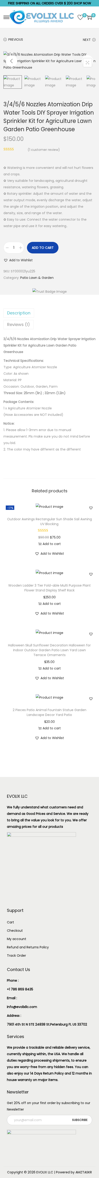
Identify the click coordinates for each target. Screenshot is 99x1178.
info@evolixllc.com (22, 1006)
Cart (10, 922)
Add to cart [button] (52, 544)
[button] (18, 260)
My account (16, 939)
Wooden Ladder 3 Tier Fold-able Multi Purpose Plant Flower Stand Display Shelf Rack (49, 588)
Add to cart (43, 247)
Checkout (15, 930)
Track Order (16, 955)
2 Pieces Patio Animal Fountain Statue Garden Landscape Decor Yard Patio (49, 712)
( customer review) (44, 149)
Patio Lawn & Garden (37, 277)
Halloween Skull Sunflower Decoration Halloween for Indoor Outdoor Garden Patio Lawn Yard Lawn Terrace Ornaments (49, 650)
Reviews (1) (18, 324)
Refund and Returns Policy (28, 947)
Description (18, 313)
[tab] (49, 313)
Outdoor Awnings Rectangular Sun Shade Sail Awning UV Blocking (49, 521)
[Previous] (11, 61)
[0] (80, 17)
